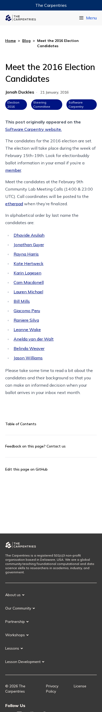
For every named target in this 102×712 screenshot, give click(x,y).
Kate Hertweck (28, 263)
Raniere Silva (26, 320)
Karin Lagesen (27, 273)
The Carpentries (51, 5)
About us (13, 594)
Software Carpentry (76, 104)
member (13, 170)
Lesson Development (23, 661)
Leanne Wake (27, 329)
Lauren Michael (28, 291)
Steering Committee (41, 104)
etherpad (14, 203)
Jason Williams (28, 357)
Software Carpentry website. (33, 129)
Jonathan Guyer (29, 244)
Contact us (56, 446)
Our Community (18, 608)
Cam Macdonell (29, 282)
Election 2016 (13, 104)
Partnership (15, 621)
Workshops (15, 635)
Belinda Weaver (29, 348)
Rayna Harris (26, 254)
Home (10, 40)
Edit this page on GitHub (26, 469)
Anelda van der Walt (34, 339)
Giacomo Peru (27, 310)
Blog (26, 40)
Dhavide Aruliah (29, 235)
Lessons (12, 648)
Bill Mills (22, 301)
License (80, 686)
